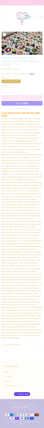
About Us (7, 381)
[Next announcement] (40, 2)
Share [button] (6, 351)
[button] (2, 16)
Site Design (27, 422)
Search (6, 372)
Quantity (4, 86)
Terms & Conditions (11, 386)
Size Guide (7, 376)
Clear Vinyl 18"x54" (12, 81)
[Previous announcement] (4, 2)
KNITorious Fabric (16, 422)
